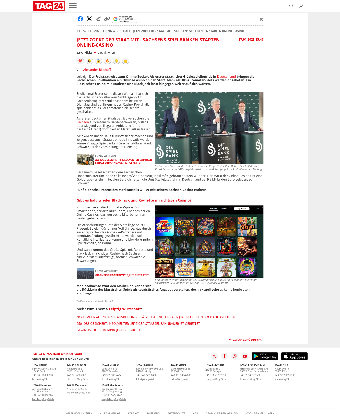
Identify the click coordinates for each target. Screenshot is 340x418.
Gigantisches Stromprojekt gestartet (122, 275)
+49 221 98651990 (285, 375)
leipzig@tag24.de (145, 379)
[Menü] (72, 5)
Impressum (153, 413)
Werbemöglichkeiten (79, 413)
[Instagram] (234, 356)
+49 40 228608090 (42, 395)
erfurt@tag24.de (180, 379)
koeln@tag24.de (283, 379)
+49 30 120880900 (42, 375)
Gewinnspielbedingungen (222, 413)
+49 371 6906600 (76, 375)
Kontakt (133, 413)
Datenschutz (176, 413)
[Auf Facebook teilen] (80, 19)
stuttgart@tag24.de (216, 379)
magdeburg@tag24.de (114, 399)
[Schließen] (261, 19)
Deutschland (226, 76)
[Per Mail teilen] (98, 19)
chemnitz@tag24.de (78, 379)
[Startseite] (49, 6)
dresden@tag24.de (112, 379)
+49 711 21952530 (215, 375)
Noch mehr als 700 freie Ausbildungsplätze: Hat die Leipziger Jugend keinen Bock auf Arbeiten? (156, 317)
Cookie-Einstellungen (260, 413)
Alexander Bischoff (97, 70)
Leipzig (93, 31)
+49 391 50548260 (112, 395)
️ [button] (80, 61)
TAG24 (81, 31)
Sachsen (83, 122)
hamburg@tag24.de (43, 399)
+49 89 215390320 (77, 389)
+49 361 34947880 (181, 375)
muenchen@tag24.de (78, 392)
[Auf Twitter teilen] (89, 19)
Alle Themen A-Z (110, 413)
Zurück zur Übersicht (247, 339)
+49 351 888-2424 (111, 375)
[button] (301, 5)
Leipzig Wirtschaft (116, 31)
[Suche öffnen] (291, 5)
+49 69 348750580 (250, 375)
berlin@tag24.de (41, 379)
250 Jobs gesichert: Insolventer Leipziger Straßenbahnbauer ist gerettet (123, 161)
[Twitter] (214, 356)
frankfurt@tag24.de (250, 379)
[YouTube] (245, 356)
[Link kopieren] (107, 19)
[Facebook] (224, 356)
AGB (195, 413)
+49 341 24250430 (146, 375)
